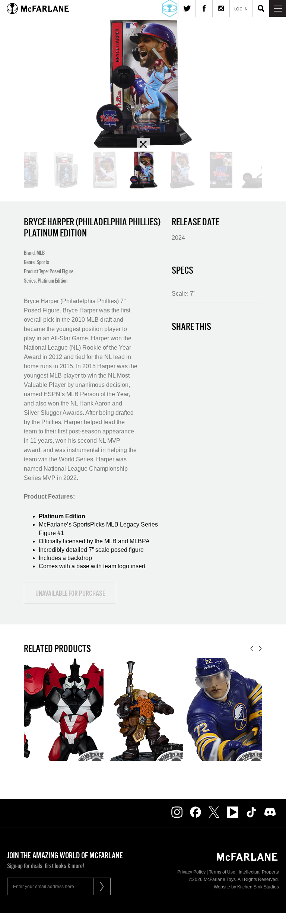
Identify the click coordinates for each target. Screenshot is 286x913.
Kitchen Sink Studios (258, 887)
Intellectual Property (259, 872)
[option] (143, 84)
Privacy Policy (191, 872)
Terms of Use (222, 872)
